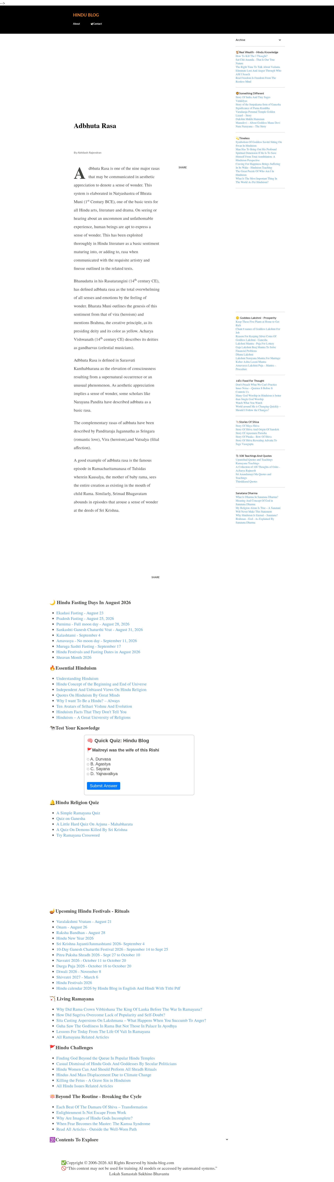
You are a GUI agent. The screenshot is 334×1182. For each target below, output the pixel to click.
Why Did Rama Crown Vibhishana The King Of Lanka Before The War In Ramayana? (129, 1009)
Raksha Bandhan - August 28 (80, 932)
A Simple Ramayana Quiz (78, 813)
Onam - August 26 (71, 927)
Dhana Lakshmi (244, 354)
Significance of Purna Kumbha (253, 108)
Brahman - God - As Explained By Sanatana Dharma (255, 520)
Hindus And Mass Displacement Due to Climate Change (103, 1074)
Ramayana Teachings (247, 463)
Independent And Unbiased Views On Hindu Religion (101, 689)
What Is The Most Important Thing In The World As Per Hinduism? (256, 180)
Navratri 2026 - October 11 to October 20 (91, 960)
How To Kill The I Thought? (252, 56)
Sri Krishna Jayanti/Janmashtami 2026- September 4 (100, 943)
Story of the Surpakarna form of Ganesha (258, 104)
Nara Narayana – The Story (251, 126)
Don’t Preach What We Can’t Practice (256, 384)
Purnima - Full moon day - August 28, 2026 (92, 624)
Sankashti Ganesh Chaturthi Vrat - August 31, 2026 (99, 629)
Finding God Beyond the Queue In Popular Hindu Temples (105, 1058)
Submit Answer (103, 785)
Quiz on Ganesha (70, 818)
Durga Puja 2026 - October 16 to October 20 (93, 966)
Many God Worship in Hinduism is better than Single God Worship (258, 397)
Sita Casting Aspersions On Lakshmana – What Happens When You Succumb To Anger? (131, 1020)
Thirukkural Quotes (246, 481)
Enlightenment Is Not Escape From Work (91, 1112)
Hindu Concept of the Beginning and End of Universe (101, 684)
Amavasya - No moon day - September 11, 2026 (96, 640)
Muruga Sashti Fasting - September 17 (88, 646)
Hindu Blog (86, 15)
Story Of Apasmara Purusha (251, 433)
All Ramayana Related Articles (82, 1037)
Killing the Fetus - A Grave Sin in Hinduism (93, 1080)
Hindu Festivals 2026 (74, 982)
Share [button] (183, 167)
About (76, 24)
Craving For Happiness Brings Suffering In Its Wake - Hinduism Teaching (258, 165)
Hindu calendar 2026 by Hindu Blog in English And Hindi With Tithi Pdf (118, 988)
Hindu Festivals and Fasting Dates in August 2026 (98, 652)
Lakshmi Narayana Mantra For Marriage (258, 358)
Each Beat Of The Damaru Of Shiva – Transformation (101, 1107)
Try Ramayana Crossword (78, 835)
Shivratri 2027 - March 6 (77, 977)
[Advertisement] (139, 63)
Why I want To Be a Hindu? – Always (88, 700)
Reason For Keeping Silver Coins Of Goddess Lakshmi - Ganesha (256, 338)
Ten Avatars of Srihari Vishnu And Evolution (94, 706)
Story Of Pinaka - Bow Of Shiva (254, 436)
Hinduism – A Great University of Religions (93, 717)
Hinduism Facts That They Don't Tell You (91, 711)
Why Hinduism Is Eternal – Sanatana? (257, 515)
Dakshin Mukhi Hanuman (250, 119)
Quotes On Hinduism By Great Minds (88, 695)
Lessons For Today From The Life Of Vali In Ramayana (103, 1031)
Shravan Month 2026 (73, 657)
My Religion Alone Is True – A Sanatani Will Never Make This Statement (258, 509)
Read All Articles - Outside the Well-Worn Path (96, 1129)
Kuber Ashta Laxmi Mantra (251, 361)
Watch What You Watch (249, 402)
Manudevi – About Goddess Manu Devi (258, 122)
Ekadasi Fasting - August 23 (80, 613)
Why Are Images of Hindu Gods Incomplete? (94, 1118)
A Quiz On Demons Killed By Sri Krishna (91, 829)
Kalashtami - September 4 (78, 635)
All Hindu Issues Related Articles (84, 1086)
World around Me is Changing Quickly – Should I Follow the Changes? (258, 408)
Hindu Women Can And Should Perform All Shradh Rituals (106, 1069)
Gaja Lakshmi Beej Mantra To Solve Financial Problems (256, 349)
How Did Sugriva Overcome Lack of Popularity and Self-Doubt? (110, 1014)
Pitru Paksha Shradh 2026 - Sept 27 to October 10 (98, 955)
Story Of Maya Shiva (247, 425)
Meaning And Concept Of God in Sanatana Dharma (254, 502)
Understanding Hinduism (77, 678)
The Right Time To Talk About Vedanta (258, 67)
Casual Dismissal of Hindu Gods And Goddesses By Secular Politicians (116, 1063)
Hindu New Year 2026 (75, 938)
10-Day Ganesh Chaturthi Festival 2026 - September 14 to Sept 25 (112, 949)
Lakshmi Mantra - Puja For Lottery (255, 343)
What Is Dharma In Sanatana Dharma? (257, 497)
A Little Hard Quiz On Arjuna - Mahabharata (94, 824)
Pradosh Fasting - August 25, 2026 (85, 618)
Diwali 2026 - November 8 (78, 971)
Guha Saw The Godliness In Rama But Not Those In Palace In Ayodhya (116, 1026)
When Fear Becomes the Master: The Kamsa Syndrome (103, 1123)
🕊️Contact (96, 24)
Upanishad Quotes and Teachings (254, 459)
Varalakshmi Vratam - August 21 (84, 921)
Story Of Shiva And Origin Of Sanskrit (257, 429)
